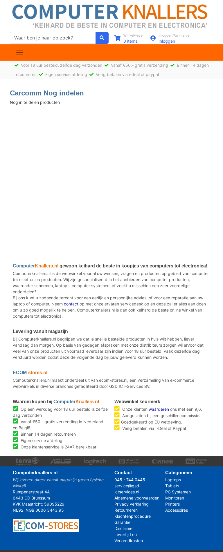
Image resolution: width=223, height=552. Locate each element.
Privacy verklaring (131, 504)
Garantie (122, 522)
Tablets (172, 485)
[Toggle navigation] (20, 52)
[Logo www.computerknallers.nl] (111, 15)
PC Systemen (178, 491)
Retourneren (126, 510)
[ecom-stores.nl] (46, 525)
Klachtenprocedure (132, 516)
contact (71, 303)
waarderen (159, 409)
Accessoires (176, 510)
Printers (172, 504)
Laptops (173, 479)
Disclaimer (124, 528)
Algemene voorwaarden (136, 497)
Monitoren (174, 497)
